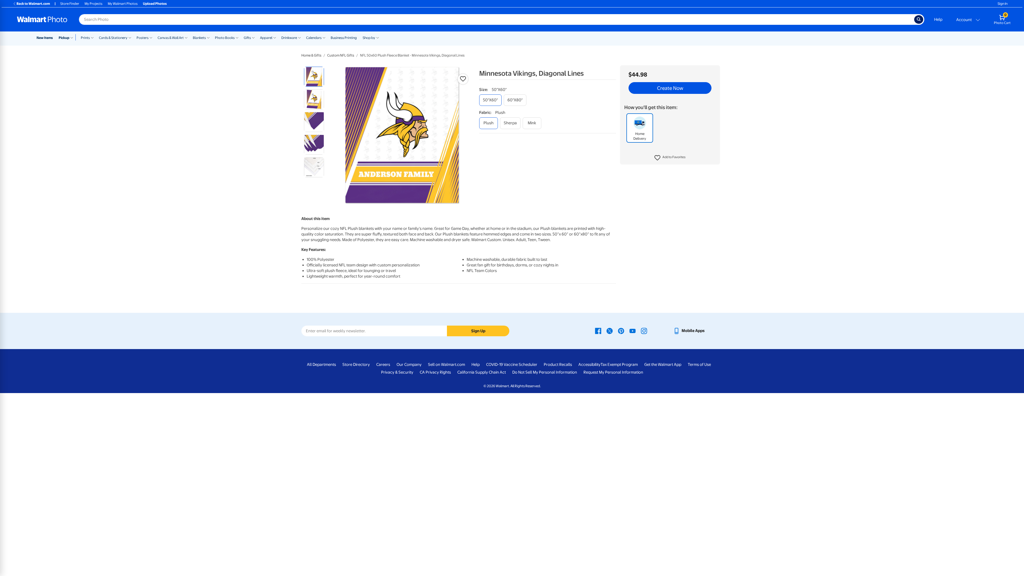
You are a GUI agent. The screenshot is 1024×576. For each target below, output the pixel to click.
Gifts (247, 38)
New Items (45, 38)
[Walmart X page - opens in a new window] (609, 330)
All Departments (321, 364)
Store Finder (69, 4)
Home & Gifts (311, 55)
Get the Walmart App (662, 364)
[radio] (314, 77)
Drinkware (289, 38)
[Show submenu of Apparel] (274, 37)
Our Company (409, 364)
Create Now (670, 88)
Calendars (314, 38)
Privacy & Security (397, 372)
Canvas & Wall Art (171, 38)
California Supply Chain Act (481, 372)
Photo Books (225, 38)
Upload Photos (155, 4)
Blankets (199, 38)
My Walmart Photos (123, 4)
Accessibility (589, 364)
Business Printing (344, 38)
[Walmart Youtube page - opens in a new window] (632, 330)
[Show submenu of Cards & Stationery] (129, 37)
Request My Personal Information (613, 372)
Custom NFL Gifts (340, 55)
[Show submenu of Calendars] (324, 37)
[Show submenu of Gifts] (253, 37)
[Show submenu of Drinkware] (299, 37)
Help (938, 19)
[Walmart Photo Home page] (42, 19)
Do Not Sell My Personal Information (544, 372)
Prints (85, 38)
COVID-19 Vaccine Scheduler (511, 364)
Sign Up (478, 331)
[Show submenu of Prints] (92, 37)
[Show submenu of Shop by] (377, 37)
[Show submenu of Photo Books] (237, 37)
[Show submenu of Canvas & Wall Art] (186, 37)
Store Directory (356, 364)
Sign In (1002, 4)
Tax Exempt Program (619, 364)
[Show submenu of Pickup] (73, 37)
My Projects (93, 4)
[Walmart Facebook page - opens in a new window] (598, 330)
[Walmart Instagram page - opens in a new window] (644, 330)
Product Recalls (558, 364)
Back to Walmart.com (33, 4)
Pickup (64, 38)
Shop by (369, 38)
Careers (383, 364)
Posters (143, 38)
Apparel (266, 38)
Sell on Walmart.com (446, 364)
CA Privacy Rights (435, 372)
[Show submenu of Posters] (151, 37)
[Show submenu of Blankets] (208, 37)
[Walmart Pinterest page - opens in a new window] (621, 330)
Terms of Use (699, 364)
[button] (670, 157)
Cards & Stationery (113, 38)
